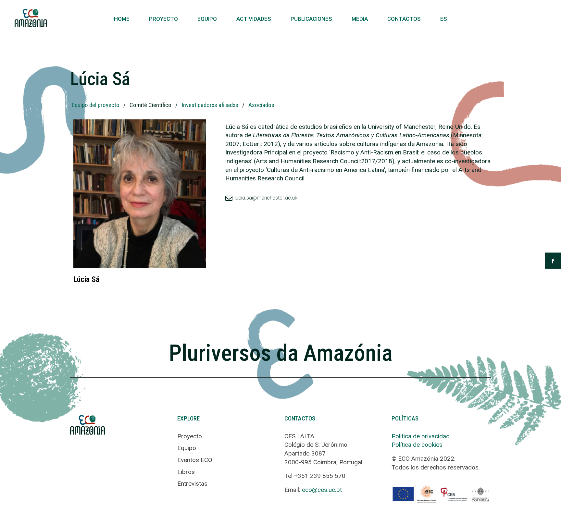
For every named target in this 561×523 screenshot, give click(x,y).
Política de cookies (417, 444)
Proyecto (163, 19)
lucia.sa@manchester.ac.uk (266, 198)
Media (360, 19)
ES (443, 19)
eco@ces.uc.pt (322, 489)
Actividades (253, 19)
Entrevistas (192, 483)
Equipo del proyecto (95, 105)
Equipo (207, 19)
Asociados (261, 105)
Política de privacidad (421, 436)
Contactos (404, 19)
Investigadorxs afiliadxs (209, 105)
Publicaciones (311, 19)
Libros (186, 472)
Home (122, 19)
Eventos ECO (194, 460)
